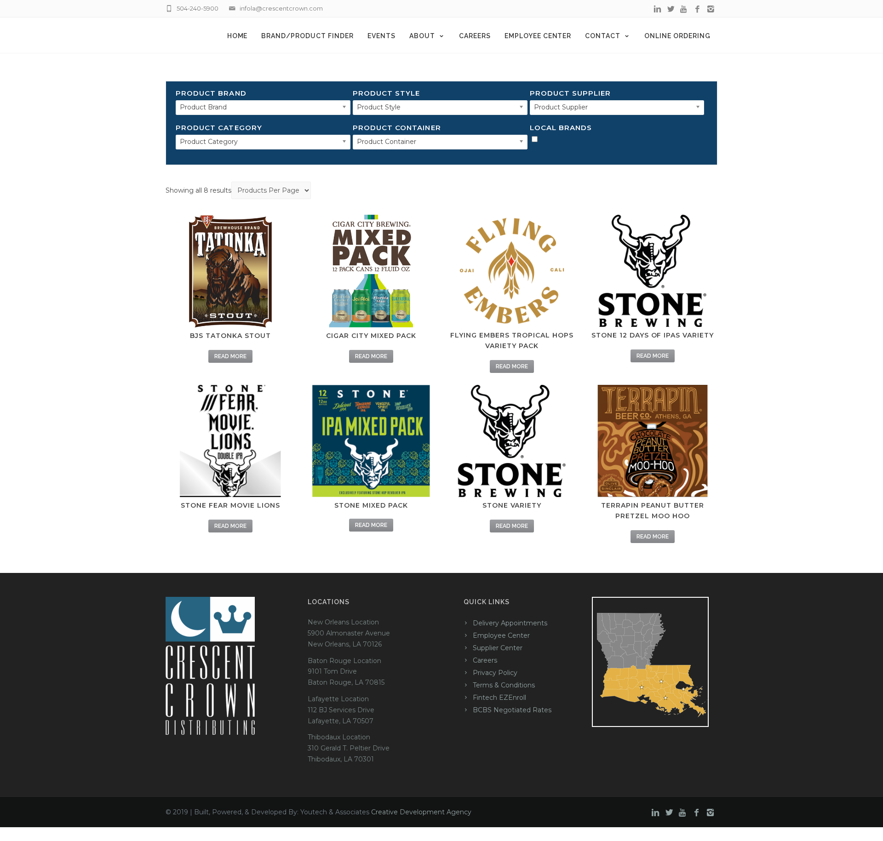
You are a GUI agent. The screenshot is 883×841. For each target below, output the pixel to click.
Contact (602, 36)
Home (237, 36)
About (422, 36)
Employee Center (538, 36)
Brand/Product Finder (307, 36)
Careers (475, 36)
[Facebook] (697, 9)
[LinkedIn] (657, 9)
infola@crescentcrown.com (281, 8)
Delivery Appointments (510, 623)
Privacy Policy (495, 673)
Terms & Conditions (504, 685)
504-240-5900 (197, 8)
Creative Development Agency (421, 812)
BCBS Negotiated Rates (512, 710)
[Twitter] (670, 9)
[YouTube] (684, 9)
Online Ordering (677, 36)
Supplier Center (497, 648)
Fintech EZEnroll (499, 697)
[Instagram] (710, 9)
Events (381, 36)
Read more (230, 356)
